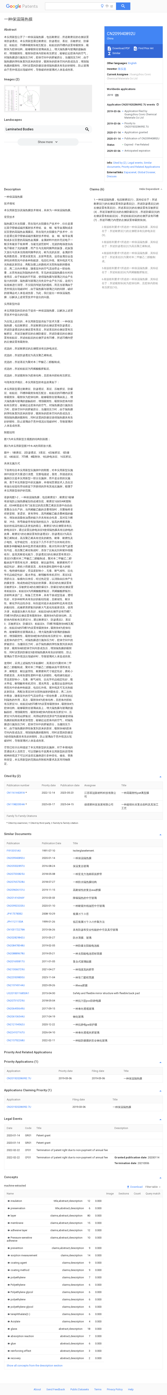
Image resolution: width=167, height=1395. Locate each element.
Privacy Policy (115, 1389)
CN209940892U (16, 857)
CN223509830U (16, 977)
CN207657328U (16, 881)
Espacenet (130, 172)
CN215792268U (16, 1040)
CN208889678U (16, 953)
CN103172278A (16, 929)
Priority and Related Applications (141, 166)
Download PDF (121, 48)
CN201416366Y (15, 897)
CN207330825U (16, 873)
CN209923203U (16, 905)
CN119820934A (16, 804)
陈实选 (122, 68)
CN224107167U (16, 1032)
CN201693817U (16, 961)
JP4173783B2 (15, 913)
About (37, 1389)
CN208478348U (16, 945)
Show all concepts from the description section (35, 1365)
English (132, 63)
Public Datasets (79, 1389)
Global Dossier (146, 172)
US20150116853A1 (18, 993)
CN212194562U (16, 1024)
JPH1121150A (15, 921)
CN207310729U (16, 1000)
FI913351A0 (14, 850)
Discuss (111, 176)
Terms (97, 1389)
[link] (14, 1200)
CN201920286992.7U (19, 1078)
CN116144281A (16, 792)
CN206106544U (16, 1016)
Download (136, 1186)
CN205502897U (16, 865)
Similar (116, 53)
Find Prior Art (146, 48)
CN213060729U (16, 969)
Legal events (135, 162)
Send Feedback (55, 1389)
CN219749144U (16, 985)
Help (131, 1389)
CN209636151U (16, 889)
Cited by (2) (119, 162)
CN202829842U (16, 937)
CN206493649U (16, 1008)
